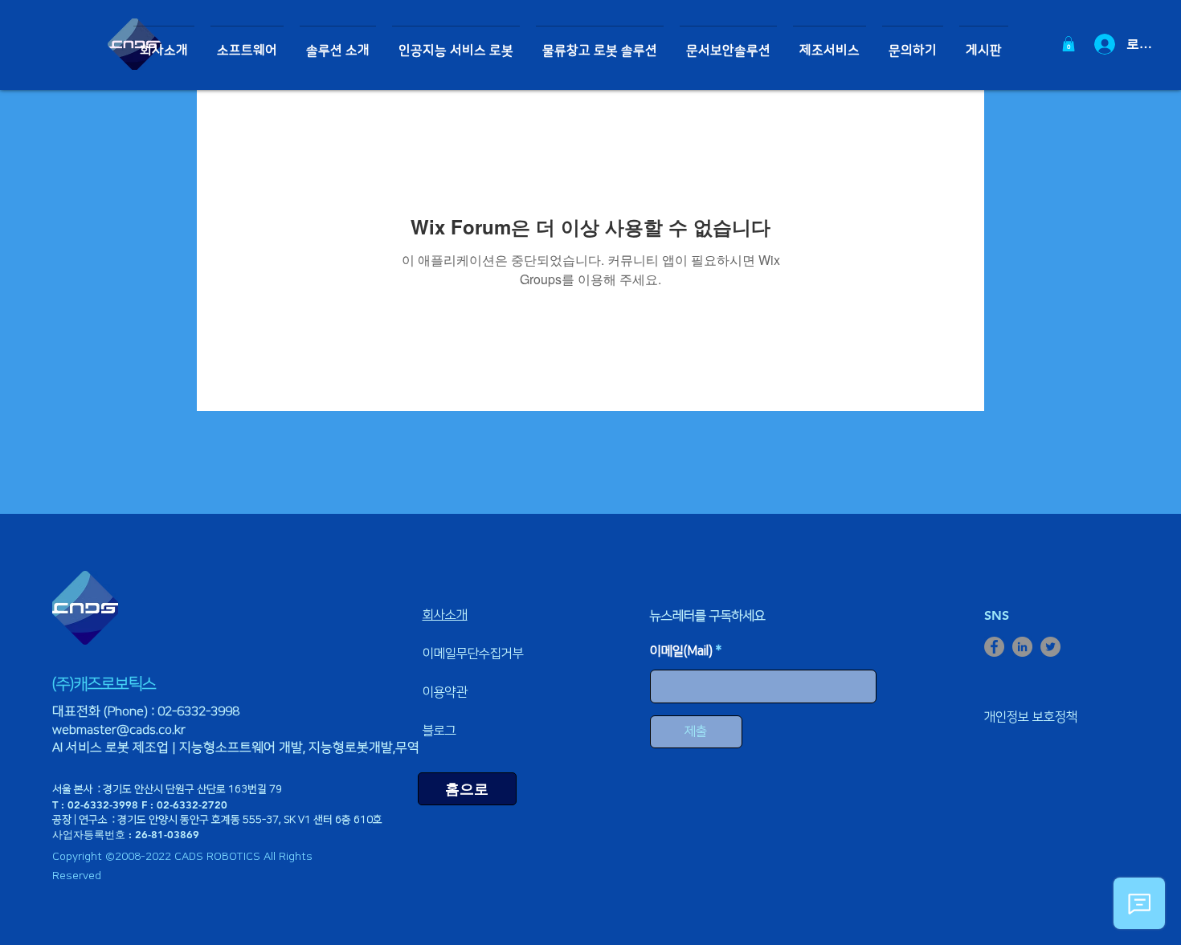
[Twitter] (1050, 647)
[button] (247, 44)
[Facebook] (994, 647)
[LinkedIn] (1022, 647)
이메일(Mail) (681, 651)
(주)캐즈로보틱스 (104, 684)
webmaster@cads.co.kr (119, 730)
